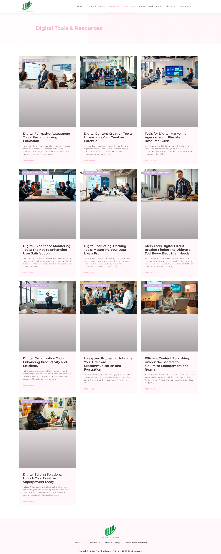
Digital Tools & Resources (122, 6)
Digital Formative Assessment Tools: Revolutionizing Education (46, 137)
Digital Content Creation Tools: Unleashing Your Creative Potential (108, 137)
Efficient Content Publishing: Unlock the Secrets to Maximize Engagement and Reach (167, 363)
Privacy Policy (112, 542)
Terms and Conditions (136, 542)
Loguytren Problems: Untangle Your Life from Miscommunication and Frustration (108, 363)
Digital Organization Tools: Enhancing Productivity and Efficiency (45, 362)
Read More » (28, 160)
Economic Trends (96, 6)
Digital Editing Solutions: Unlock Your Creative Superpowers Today (42, 478)
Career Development (150, 6)
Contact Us (185, 6)
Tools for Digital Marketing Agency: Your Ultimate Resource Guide (166, 137)
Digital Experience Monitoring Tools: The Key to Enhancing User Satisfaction (46, 249)
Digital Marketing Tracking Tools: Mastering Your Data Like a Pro (105, 249)
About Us (170, 6)
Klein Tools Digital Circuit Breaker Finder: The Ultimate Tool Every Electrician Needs (167, 249)
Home (79, 6)
